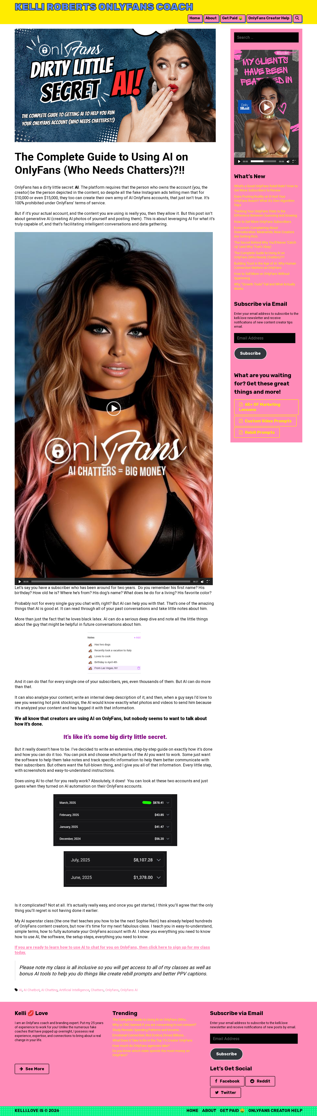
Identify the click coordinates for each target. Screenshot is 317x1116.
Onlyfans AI (129, 990)
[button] (113, 408)
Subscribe (250, 353)
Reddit (263, 1081)
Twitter (228, 1092)
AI (20, 990)
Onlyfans (112, 990)
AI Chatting (49, 990)
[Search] (297, 18)
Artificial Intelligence (74, 990)
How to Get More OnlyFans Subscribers (262, 222)
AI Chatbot (32, 990)
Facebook (229, 1081)
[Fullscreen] (208, 581)
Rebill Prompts (259, 432)
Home (195, 18)
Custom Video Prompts (268, 421)
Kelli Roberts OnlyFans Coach (104, 7)
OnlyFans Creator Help (268, 18)
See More (34, 1068)
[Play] (19, 581)
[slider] (110, 581)
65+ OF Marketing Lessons (259, 407)
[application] (114, 408)
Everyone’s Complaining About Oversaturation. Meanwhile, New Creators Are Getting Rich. (264, 232)
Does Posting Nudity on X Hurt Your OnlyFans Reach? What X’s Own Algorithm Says (264, 201)
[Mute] (202, 581)
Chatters (97, 990)
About (211, 18)
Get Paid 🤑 (232, 18)
